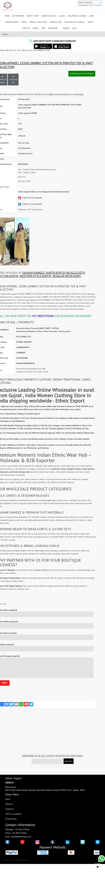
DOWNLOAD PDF (13, 81)
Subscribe (69, 761)
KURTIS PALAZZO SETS (70, 272)
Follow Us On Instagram (32, 197)
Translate (97, 5)
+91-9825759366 (43, 316)
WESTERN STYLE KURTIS (35, 276)
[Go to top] (97, 867)
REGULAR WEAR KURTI (66, 276)
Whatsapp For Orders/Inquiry (83, 73)
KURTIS (50, 272)
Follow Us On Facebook (32, 204)
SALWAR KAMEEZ (33, 272)
